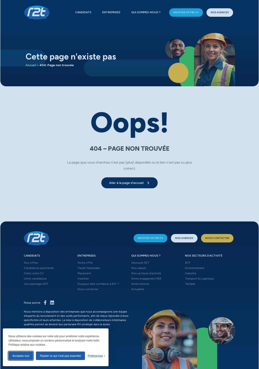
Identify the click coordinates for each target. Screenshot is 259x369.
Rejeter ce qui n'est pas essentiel (60, 356)
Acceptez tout (20, 356)
